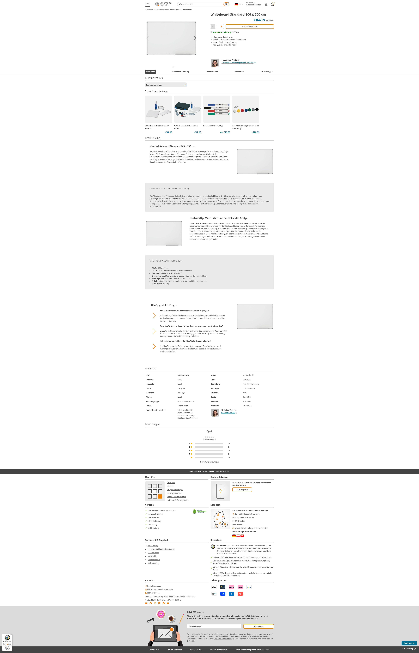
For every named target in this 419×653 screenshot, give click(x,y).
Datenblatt (239, 71)
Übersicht (150, 71)
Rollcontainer (153, 563)
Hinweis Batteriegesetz (176, 496)
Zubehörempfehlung (180, 71)
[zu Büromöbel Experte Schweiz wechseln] (242, 536)
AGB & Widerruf (175, 650)
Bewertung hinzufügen (209, 462)
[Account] (266, 4)
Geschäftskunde (253, 4)
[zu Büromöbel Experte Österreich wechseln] (238, 536)
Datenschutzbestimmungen (224, 639)
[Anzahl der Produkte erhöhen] (221, 26)
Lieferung (171, 500)
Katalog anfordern (174, 493)
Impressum (154, 650)
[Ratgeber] (146, 603)
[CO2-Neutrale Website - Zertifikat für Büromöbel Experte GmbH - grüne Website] (199, 511)
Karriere (170, 486)
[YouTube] (168, 603)
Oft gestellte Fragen (175, 489)
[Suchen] (226, 4)
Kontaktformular (228, 413)
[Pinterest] (164, 603)
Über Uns (171, 482)
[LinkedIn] (159, 603)
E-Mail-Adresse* (195, 626)
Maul (185, 410)
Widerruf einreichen (219, 650)
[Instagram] (155, 603)
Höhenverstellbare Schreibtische (161, 549)
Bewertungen (267, 71)
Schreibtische (153, 553)
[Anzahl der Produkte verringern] (213, 26)
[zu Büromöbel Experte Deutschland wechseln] (234, 536)
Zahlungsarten (183, 500)
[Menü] (147, 4)
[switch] (7, 648)
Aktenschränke (154, 560)
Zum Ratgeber (242, 489)
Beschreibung (212, 71)
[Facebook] (150, 603)
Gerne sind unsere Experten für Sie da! (237, 62)
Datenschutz (195, 650)
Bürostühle (152, 556)
